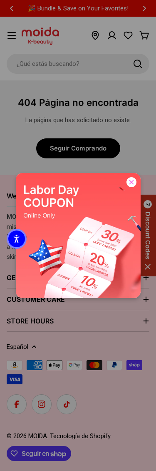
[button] (17, 239)
